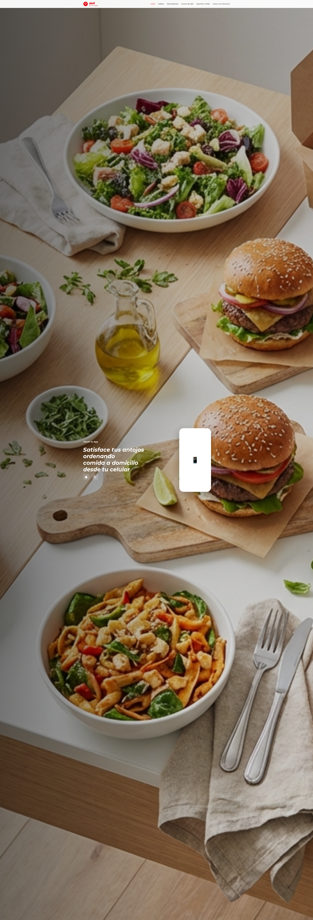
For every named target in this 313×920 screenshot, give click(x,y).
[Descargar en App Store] (86, 477)
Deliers (161, 4)
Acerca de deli (187, 4)
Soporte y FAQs (203, 4)
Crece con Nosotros (221, 4)
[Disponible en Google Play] (95, 477)
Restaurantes (172, 4)
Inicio (153, 4)
